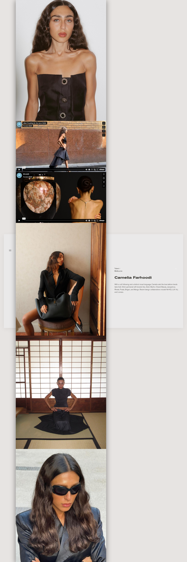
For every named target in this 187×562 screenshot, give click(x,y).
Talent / (117, 268)
